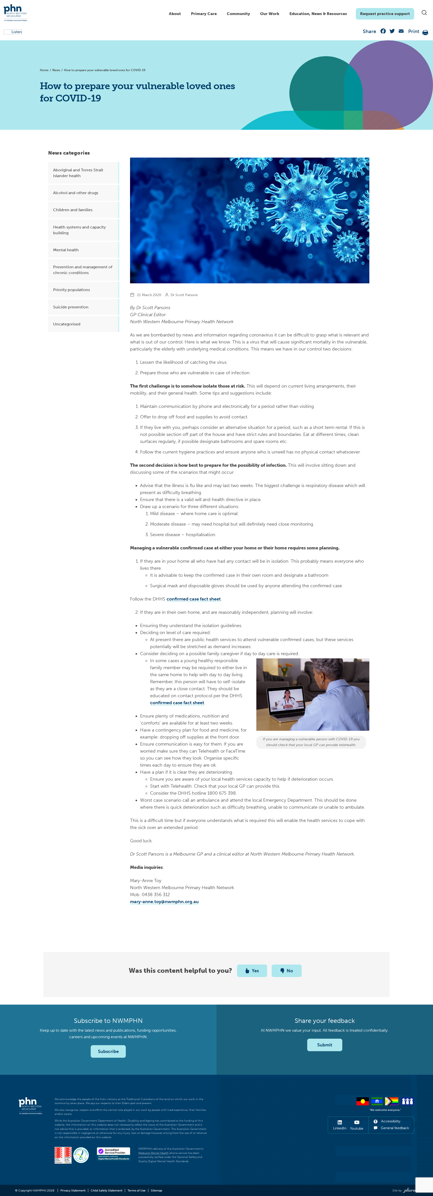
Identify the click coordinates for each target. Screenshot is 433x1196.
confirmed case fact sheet (194, 599)
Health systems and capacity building (79, 230)
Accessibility (390, 1121)
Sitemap (156, 1190)
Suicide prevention (70, 307)
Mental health (66, 250)
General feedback (394, 1128)
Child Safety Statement (106, 1190)
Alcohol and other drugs (75, 192)
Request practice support (385, 13)
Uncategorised (66, 324)
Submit (324, 1045)
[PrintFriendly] (425, 32)
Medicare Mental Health (153, 1153)
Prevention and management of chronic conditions (82, 270)
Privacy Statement (72, 1190)
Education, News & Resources (318, 13)
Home (44, 70)
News (56, 70)
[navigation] (289, 12)
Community (238, 13)
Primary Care (204, 13)
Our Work (269, 13)
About (175, 13)
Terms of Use (137, 1190)
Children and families (72, 209)
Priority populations (71, 289)
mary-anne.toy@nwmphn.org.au (164, 901)
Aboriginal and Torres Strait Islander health (78, 173)
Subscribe (108, 1051)
